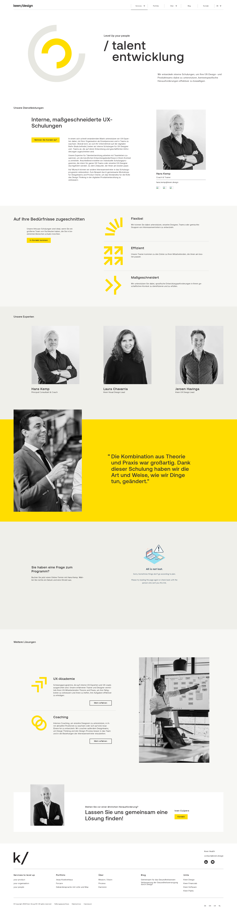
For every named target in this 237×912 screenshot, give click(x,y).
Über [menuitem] (172, 6)
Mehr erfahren (100, 703)
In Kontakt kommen (39, 240)
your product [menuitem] (19, 880)
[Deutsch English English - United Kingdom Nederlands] (213, 906)
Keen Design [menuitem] (189, 880)
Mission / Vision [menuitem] (105, 880)
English (211, 906)
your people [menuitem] (19, 887)
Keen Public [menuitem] (188, 891)
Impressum (88, 904)
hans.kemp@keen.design (167, 182)
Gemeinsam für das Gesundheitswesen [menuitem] (158, 880)
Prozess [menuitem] (102, 883)
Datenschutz (76, 904)
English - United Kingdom (216, 906)
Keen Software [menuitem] (190, 887)
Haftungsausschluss (61, 904)
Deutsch (206, 906)
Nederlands (221, 906)
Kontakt (181, 817)
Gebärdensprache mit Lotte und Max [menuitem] (72, 887)
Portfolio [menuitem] (156, 6)
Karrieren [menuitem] (103, 887)
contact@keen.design (213, 856)
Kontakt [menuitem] (206, 6)
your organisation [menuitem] (21, 883)
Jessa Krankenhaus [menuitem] (64, 880)
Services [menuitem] (139, 6)
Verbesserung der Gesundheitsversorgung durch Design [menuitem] (159, 883)
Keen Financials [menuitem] (190, 883)
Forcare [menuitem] (59, 883)
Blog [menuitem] (189, 6)
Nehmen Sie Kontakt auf (45, 140)
